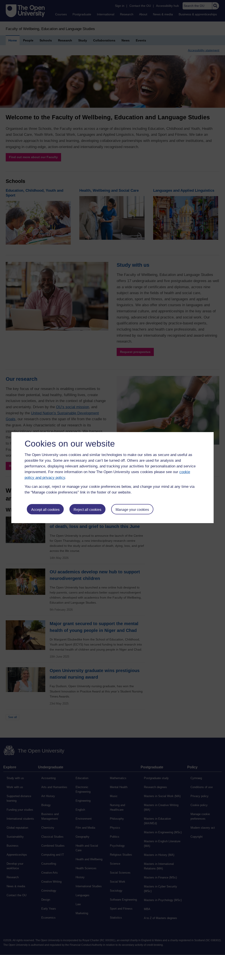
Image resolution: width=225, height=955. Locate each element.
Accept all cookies (45, 509)
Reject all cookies (87, 509)
